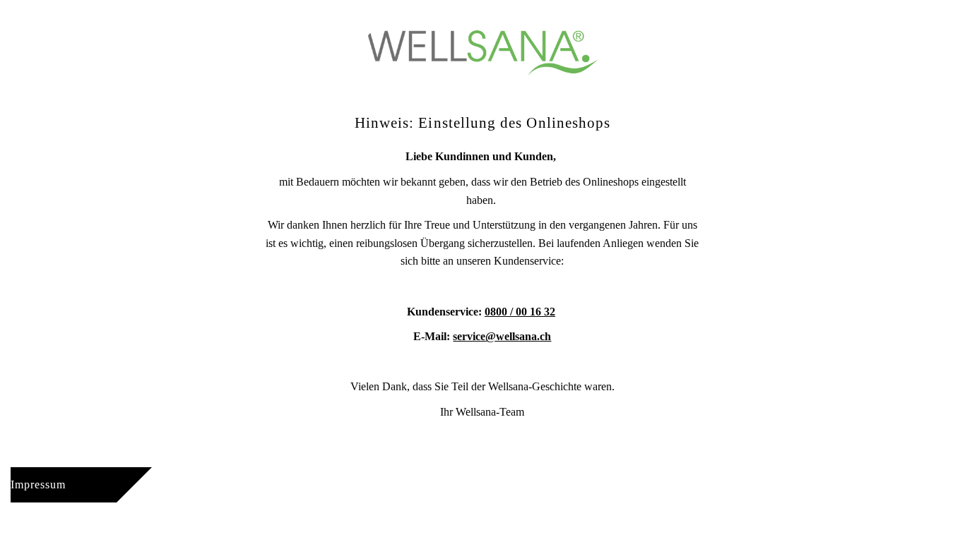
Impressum (38, 484)
